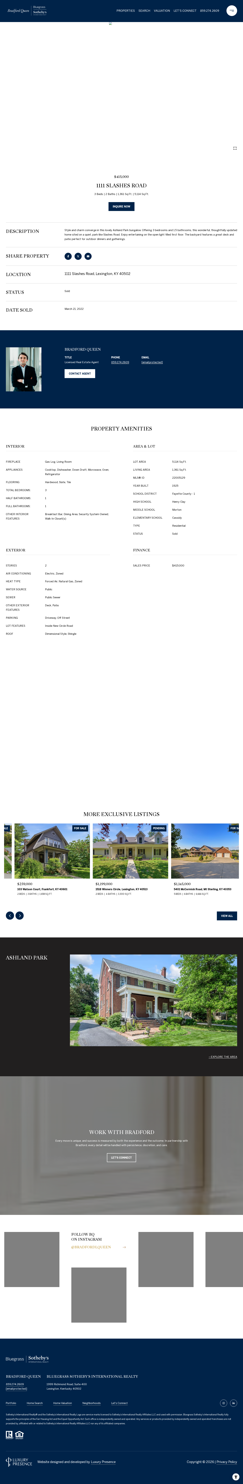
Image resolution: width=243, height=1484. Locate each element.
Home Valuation (62, 1403)
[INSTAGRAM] (223, 1403)
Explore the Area (224, 1056)
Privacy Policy (226, 1462)
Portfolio (11, 1403)
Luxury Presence (103, 1462)
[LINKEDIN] (233, 1403)
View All (227, 916)
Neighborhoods (92, 1403)
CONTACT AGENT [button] (80, 373)
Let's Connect (119, 1403)
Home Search (35, 1403)
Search (144, 10)
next (23, 148)
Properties (126, 10)
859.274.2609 (209, 10)
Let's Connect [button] (121, 1157)
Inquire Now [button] (121, 206)
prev (13, 148)
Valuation (162, 10)
